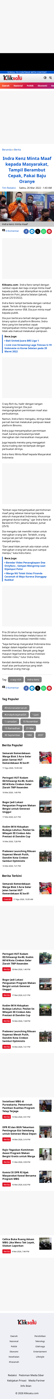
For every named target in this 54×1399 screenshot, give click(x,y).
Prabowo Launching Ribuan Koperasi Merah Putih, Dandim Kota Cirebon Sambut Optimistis (19, 856)
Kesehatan (14, 1356)
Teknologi (40, 1341)
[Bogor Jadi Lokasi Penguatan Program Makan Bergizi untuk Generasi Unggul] (45, 807)
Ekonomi (42, 85)
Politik (30, 85)
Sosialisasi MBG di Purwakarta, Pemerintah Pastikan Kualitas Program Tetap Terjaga (18, 1106)
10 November (30, 721)
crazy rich (15, 679)
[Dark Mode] (45, 78)
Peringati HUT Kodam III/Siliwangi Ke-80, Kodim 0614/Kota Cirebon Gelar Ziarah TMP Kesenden (17, 782)
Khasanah (14, 1361)
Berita (17, 149)
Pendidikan (40, 1336)
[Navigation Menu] (50, 78)
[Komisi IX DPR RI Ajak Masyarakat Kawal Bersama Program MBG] (45, 1177)
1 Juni (35, 714)
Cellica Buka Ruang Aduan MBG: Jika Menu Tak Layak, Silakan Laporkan (18, 1242)
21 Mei (30, 728)
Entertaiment (40, 1351)
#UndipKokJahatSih (15, 714)
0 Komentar (12, 231)
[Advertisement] (27, 26)
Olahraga (40, 1346)
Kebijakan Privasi (16, 1380)
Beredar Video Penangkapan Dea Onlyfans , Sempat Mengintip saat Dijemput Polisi (24, 566)
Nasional (18, 85)
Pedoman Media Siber (31, 1375)
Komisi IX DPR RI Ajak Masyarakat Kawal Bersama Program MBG (19, 1175)
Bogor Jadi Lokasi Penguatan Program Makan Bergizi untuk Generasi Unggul (19, 807)
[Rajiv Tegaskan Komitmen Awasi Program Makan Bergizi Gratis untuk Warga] (45, 1154)
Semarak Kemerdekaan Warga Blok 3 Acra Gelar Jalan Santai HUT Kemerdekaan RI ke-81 (17, 758)
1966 (29, 735)
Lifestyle (40, 1356)
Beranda (7, 149)
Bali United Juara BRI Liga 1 (22, 340)
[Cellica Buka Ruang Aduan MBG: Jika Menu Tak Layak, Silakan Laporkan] (45, 1244)
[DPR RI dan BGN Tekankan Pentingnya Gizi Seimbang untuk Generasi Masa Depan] (45, 1132)
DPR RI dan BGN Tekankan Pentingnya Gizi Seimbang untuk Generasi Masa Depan (19, 1130)
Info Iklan (26, 1385)
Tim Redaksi (9, 187)
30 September (12, 735)
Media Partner (36, 1380)
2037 (40, 735)
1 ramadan (10, 721)
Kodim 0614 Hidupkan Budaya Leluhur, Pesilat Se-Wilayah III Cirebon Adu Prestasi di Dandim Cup (18, 831)
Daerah (5, 85)
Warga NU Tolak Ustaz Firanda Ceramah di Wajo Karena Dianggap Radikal (25, 576)
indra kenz (33, 679)
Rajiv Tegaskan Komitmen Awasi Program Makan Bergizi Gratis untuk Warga (18, 1153)
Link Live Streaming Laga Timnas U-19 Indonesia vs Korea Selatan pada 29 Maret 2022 (28, 348)
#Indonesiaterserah (15, 708)
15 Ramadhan (12, 728)
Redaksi (12, 1375)
